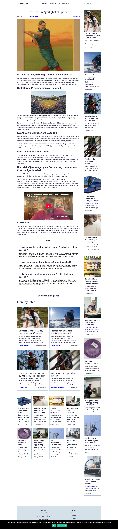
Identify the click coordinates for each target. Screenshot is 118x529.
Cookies (57, 3)
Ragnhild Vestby (56, 345)
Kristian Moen (23, 388)
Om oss (51, 3)
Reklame (44, 3)
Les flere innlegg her (48, 295)
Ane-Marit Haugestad (57, 388)
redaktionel (76, 16)
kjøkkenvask (90, 486)
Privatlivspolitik (62, 525)
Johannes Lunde (24, 345)
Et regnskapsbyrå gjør (91, 327)
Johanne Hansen (33, 16)
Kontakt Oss (65, 3)
